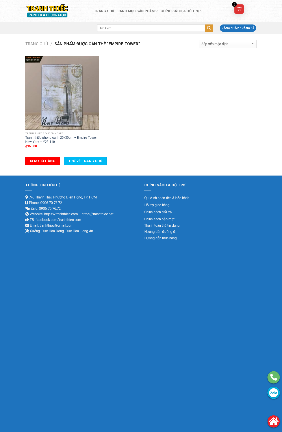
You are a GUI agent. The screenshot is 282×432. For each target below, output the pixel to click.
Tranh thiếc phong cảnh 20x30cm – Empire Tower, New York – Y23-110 (61, 140)
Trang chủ (36, 43)
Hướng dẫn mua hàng (160, 238)
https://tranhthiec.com (61, 214)
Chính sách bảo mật (159, 219)
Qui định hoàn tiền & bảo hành (166, 198)
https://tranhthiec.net (97, 214)
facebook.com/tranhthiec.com (58, 220)
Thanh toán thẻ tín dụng (162, 225)
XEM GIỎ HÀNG (43, 161)
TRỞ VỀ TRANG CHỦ (85, 161)
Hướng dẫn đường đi (160, 232)
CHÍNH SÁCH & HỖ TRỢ (180, 11)
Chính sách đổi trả (158, 212)
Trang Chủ (104, 11)
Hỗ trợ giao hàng (156, 205)
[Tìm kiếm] (209, 28)
